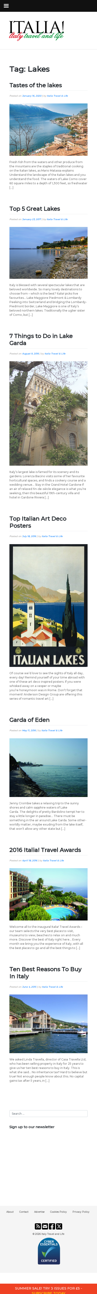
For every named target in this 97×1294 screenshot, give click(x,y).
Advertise (39, 1211)
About (10, 1211)
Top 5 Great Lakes (34, 208)
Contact (23, 1211)
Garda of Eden (29, 719)
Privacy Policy (81, 1211)
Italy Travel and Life (52, 1234)
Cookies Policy (58, 1211)
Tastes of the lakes (35, 85)
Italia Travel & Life (57, 95)
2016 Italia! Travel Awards (45, 849)
